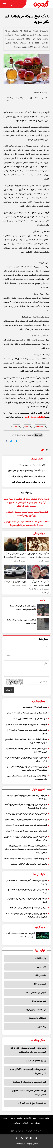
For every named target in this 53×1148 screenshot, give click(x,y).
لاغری (15, 426)
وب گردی (16, 1123)
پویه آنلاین (42, 1026)
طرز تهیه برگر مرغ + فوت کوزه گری (32, 1103)
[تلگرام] (36, 1138)
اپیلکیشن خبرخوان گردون (34, 417)
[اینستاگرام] (31, 1138)
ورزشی (12, 1118)
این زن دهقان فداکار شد (36, 1061)
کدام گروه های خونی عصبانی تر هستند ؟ (29, 1082)
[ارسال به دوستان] (31, 98)
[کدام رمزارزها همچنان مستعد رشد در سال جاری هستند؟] (42, 935)
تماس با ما (38, 1130)
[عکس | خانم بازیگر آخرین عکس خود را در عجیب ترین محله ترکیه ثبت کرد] (38, 572)
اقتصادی (27, 1118)
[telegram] (16, 441)
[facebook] (6, 441)
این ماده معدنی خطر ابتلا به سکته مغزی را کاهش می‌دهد (29, 1092)
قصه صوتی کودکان (38, 1001)
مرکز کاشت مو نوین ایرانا (36, 1009)
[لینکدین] (17, 1138)
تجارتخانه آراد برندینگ (37, 1018)
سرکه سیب (39, 426)
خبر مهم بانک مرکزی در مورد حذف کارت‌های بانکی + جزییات (28, 1071)
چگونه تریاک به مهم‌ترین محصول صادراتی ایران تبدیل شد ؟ (38, 557)
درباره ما (29, 1130)
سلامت (36, 92)
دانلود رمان (41, 967)
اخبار (34, 1118)
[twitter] (11, 441)
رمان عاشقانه (40, 958)
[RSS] (22, 1138)
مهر (42, 449)
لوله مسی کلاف (40, 975)
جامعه (44, 92)
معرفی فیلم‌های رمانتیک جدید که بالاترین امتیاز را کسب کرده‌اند (15, 557)
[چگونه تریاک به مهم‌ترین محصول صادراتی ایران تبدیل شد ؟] (38, 544)
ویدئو (6, 1118)
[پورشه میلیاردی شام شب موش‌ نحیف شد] (15, 572)
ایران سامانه (20, 1143)
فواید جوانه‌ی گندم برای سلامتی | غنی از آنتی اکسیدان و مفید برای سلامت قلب (28, 1050)
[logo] (39, 4)
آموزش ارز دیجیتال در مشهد (34, 992)
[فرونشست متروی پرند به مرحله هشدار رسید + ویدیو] (43, 624)
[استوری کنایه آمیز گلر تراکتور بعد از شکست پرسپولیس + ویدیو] (43, 610)
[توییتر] (26, 1138)
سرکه (26, 426)
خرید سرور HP (40, 984)
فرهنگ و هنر (35, 1123)
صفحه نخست (44, 1118)
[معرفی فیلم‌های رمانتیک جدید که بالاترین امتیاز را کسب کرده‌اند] (15, 544)
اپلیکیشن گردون (17, 1130)
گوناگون (25, 1123)
